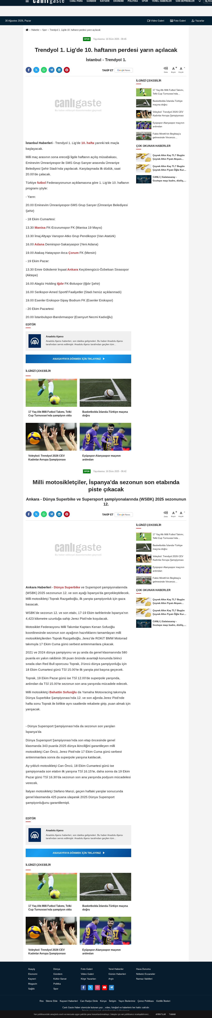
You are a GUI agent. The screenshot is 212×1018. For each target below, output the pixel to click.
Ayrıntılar (161, 1014)
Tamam (172, 1014)
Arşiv (111, 979)
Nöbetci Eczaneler (145, 974)
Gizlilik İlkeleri (163, 1001)
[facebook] (29, 70)
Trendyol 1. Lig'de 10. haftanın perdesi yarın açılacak (75, 30)
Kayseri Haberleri (69, 1001)
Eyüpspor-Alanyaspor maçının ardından (101, 457)
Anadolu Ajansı (54, 336)
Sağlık (31, 989)
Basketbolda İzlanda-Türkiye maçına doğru (105, 413)
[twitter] (36, 70)
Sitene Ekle (51, 1001)
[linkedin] (59, 70)
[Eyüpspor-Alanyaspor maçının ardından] (105, 437)
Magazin (32, 984)
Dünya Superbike (67, 587)
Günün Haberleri (117, 974)
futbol (41, 182)
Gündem (57, 974)
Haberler (35, 30)
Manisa (40, 227)
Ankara (73, 269)
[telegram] (51, 70)
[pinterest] (67, 70)
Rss (42, 1001)
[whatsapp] (44, 70)
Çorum (74, 252)
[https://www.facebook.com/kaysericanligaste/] (83, 987)
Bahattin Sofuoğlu (63, 692)
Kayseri (32, 979)
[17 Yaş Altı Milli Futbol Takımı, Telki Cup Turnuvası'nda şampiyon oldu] (51, 393)
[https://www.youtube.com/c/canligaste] (104, 987)
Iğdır (60, 283)
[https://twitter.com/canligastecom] (90, 987)
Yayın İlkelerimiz (126, 1001)
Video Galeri (157, 20)
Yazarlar (199, 20)
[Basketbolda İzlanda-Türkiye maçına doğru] (105, 393)
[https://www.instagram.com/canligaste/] (97, 987)
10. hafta (87, 143)
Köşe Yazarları (88, 979)
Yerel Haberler (116, 969)
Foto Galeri (179, 20)
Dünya (56, 969)
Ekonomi (32, 974)
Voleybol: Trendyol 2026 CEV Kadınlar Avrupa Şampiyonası (47, 457)
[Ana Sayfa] (27, 30)
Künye (103, 1001)
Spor (44, 30)
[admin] (111, 987)
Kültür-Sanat (59, 979)
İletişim (112, 1001)
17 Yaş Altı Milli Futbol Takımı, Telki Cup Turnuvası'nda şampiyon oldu (50, 413)
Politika (57, 984)
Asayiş (31, 969)
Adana (39, 244)
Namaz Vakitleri (144, 979)
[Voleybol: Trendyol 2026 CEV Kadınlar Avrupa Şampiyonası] (51, 437)
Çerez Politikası (146, 1001)
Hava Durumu (143, 969)
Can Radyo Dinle (89, 1001)
